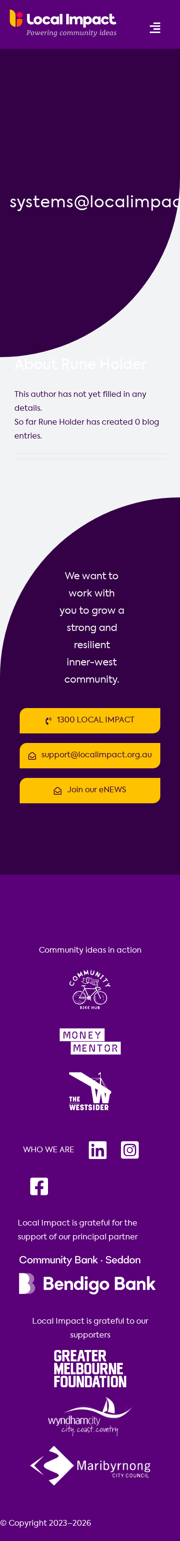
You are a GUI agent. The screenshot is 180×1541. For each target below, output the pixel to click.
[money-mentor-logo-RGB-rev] (90, 1027)
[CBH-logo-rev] (90, 969)
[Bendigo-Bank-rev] (87, 1256)
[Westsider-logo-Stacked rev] (90, 1073)
